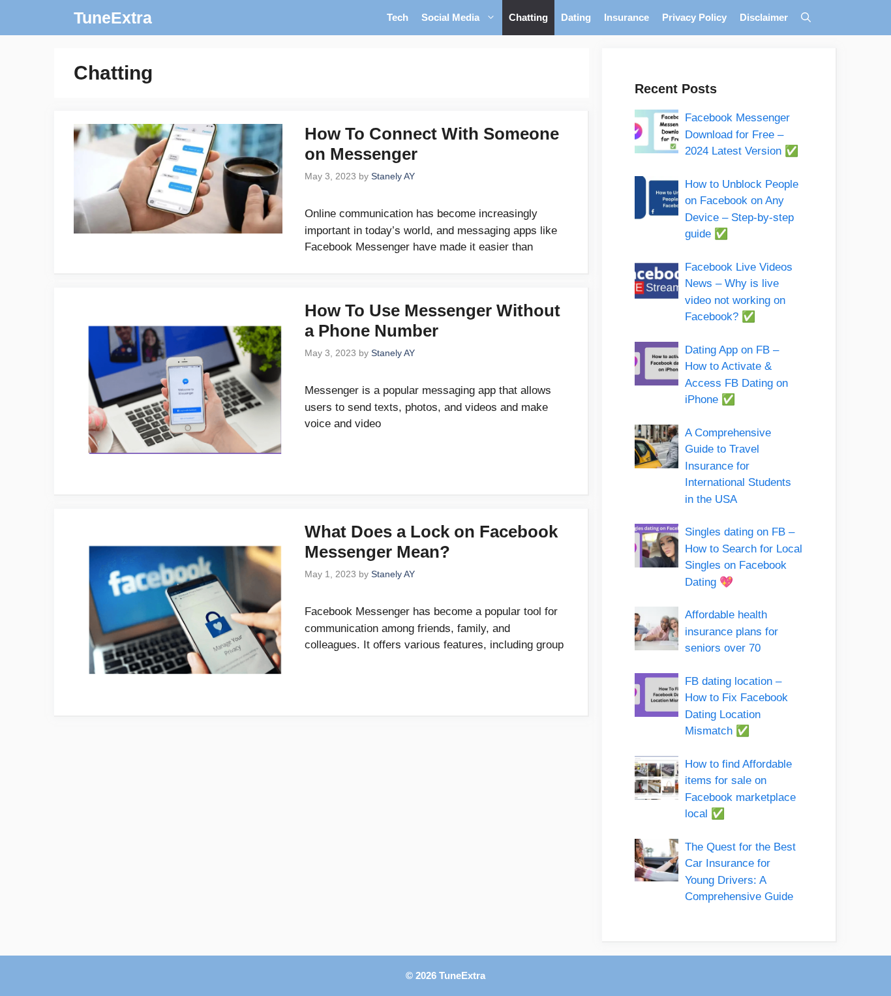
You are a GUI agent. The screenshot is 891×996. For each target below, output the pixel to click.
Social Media (450, 17)
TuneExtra (113, 17)
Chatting (528, 17)
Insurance (626, 17)
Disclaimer (764, 17)
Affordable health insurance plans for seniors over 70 (731, 631)
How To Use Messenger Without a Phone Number (432, 320)
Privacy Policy (694, 17)
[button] (805, 17)
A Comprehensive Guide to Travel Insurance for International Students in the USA (738, 466)
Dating (576, 17)
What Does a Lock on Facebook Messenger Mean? (431, 542)
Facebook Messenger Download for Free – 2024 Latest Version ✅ (741, 134)
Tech (397, 17)
